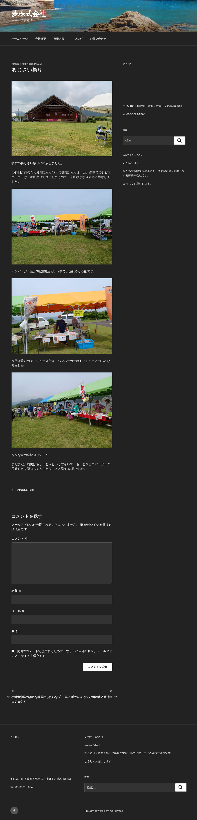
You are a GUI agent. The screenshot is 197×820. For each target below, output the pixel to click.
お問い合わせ (98, 38)
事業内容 (58, 38)
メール (18, 611)
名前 (17, 590)
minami (38, 64)
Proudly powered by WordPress (103, 810)
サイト (16, 631)
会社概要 (40, 38)
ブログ (78, 38)
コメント (20, 538)
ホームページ (20, 38)
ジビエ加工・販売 (25, 490)
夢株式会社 (29, 14)
